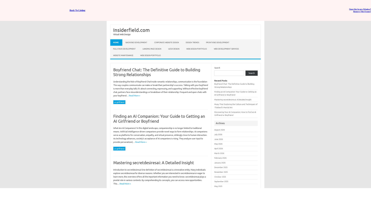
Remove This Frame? (362, 11)
